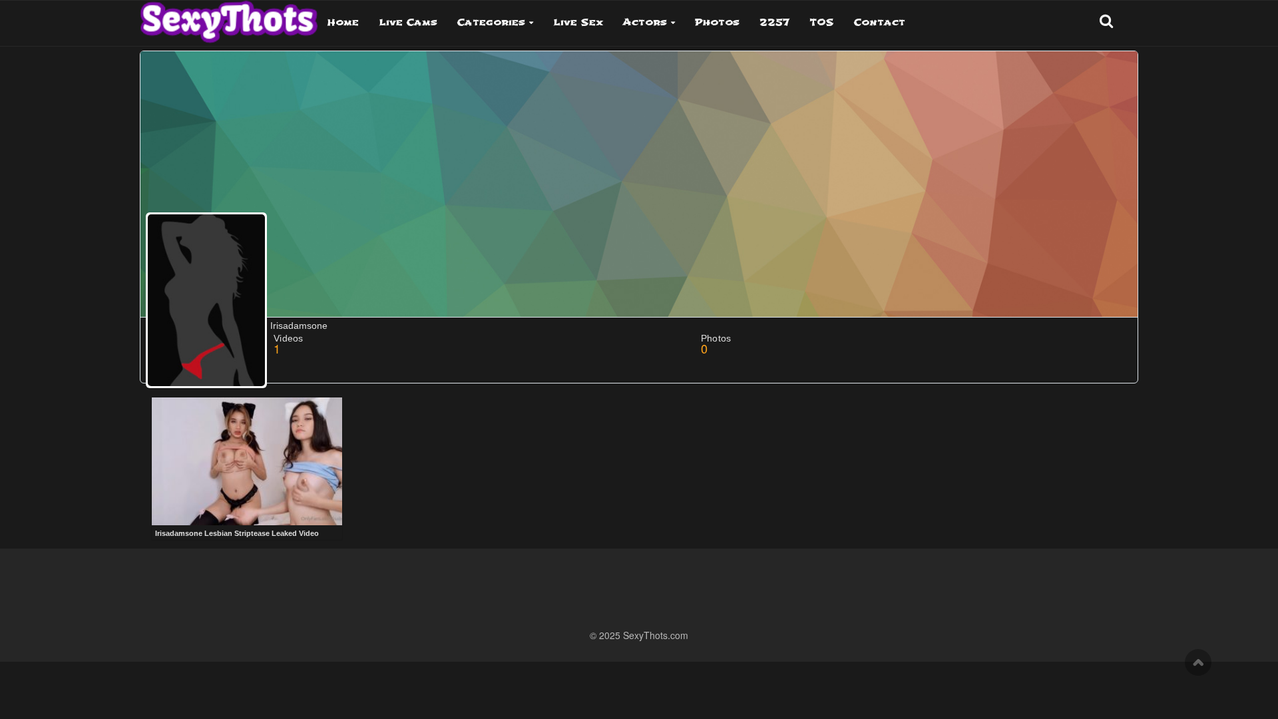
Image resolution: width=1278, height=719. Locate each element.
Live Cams (408, 22)
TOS (821, 22)
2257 (774, 22)
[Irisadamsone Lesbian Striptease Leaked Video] (247, 461)
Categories (491, 22)
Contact (879, 22)
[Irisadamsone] (206, 300)
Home (343, 22)
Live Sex (578, 22)
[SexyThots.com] (229, 17)
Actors (645, 22)
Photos (717, 22)
